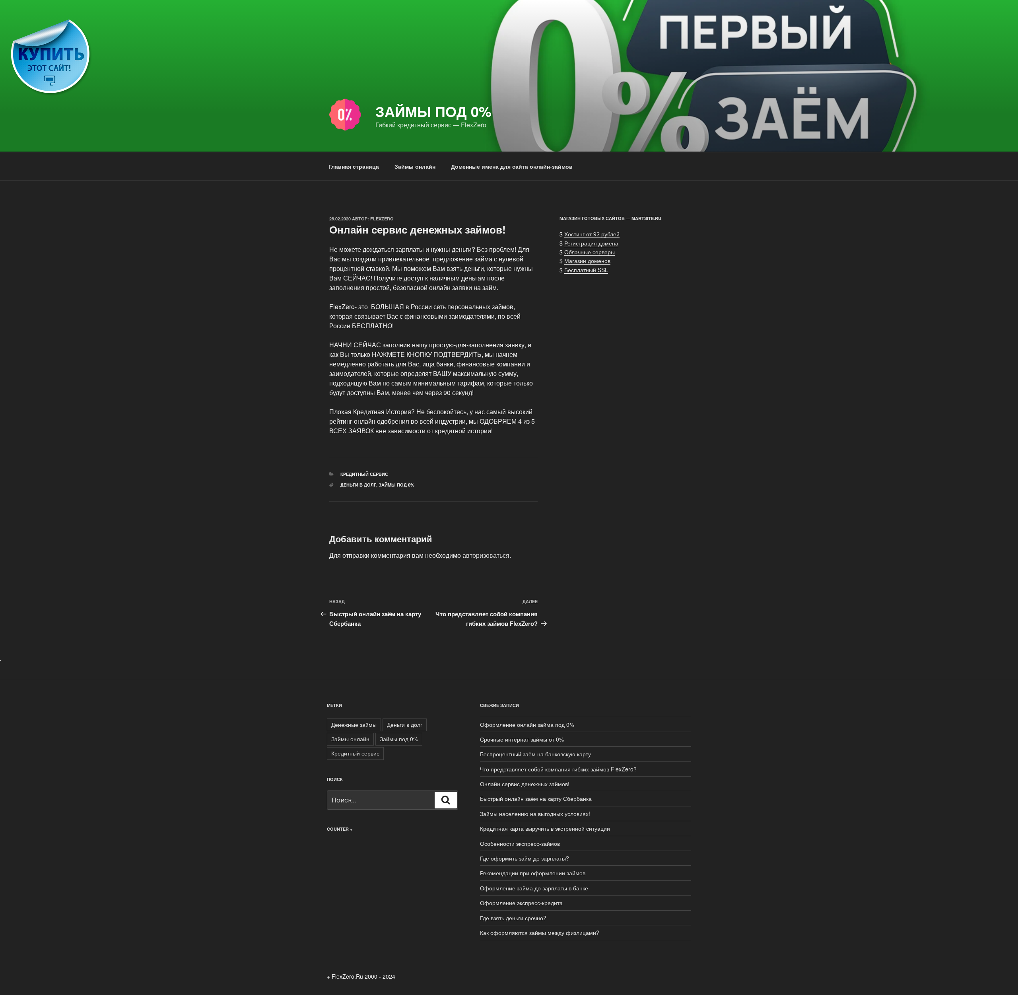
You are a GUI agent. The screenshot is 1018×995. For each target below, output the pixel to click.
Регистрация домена (591, 243)
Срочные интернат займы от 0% (522, 739)
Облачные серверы (589, 252)
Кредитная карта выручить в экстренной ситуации (545, 828)
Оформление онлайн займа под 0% (527, 724)
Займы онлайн (414, 166)
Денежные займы (354, 724)
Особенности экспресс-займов (520, 843)
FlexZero (382, 219)
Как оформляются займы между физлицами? (539, 933)
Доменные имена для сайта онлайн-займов (512, 166)
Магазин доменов (587, 261)
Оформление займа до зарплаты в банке (534, 888)
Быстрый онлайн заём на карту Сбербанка (536, 798)
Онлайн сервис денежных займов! (524, 784)
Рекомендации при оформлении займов (532, 873)
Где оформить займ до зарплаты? (524, 858)
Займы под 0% (433, 111)
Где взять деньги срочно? (513, 918)
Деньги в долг (358, 485)
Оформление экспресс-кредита (521, 903)
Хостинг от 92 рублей (592, 234)
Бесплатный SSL (586, 270)
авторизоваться (485, 555)
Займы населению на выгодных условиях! (535, 814)
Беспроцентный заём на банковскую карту (535, 754)
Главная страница (353, 166)
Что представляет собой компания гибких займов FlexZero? (558, 769)
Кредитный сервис (364, 474)
